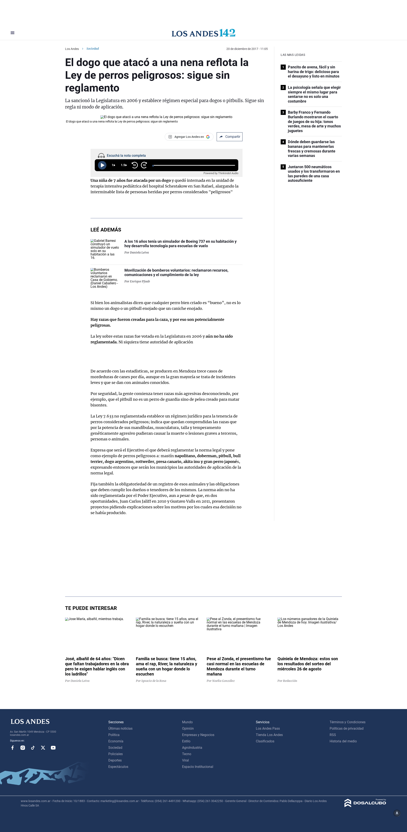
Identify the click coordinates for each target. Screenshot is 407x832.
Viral (185, 760)
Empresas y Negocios (198, 735)
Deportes (115, 760)
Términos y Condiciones (347, 722)
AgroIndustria (192, 748)
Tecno (186, 754)
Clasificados (265, 741)
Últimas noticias (120, 728)
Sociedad (92, 49)
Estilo (186, 741)
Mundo (187, 722)
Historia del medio (343, 741)
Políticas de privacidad (347, 728)
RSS (333, 735)
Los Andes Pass (268, 728)
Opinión (188, 728)
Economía (115, 741)
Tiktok (32, 747)
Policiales (115, 754)
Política (114, 735)
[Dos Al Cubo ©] (365, 806)
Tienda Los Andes (269, 735)
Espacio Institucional (197, 767)
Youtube (53, 747)
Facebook (12, 747)
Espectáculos (118, 767)
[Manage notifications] (397, 813)
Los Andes (72, 49)
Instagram (22, 747)
